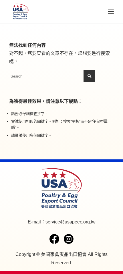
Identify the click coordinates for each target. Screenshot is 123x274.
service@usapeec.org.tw (70, 221)
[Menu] (111, 11)
